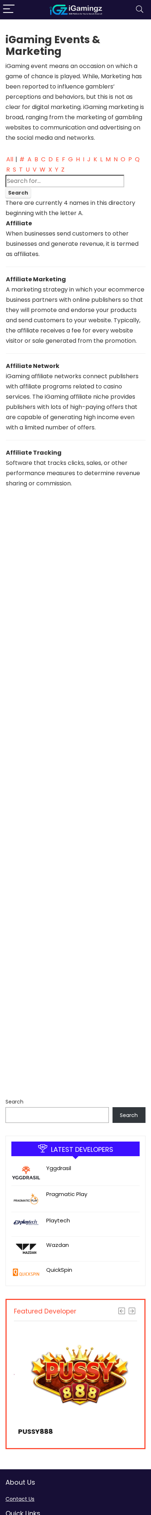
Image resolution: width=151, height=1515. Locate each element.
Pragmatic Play (66, 1194)
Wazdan (57, 1245)
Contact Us (19, 1499)
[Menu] (9, 9)
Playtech (58, 1220)
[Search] (139, 9)
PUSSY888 (31, 1431)
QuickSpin (59, 1270)
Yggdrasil (58, 1168)
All (9, 159)
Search (14, 1101)
